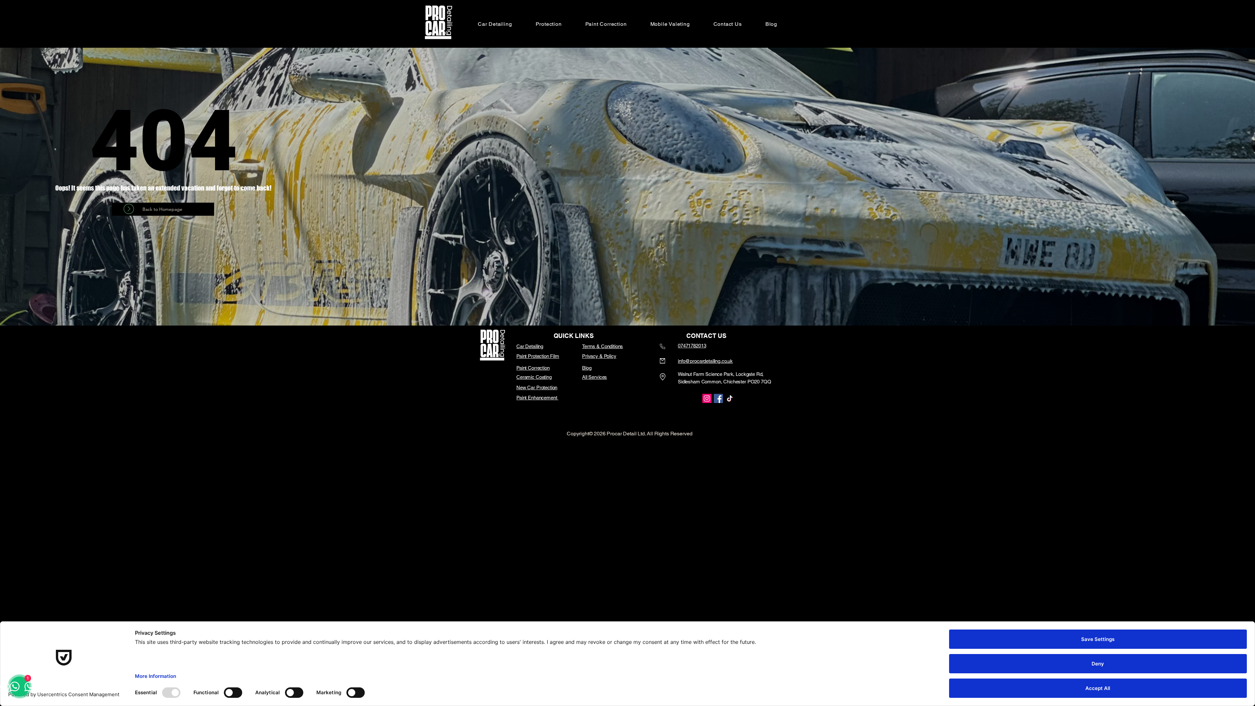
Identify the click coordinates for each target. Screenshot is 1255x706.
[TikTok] (729, 398)
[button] (548, 24)
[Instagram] (706, 398)
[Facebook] (718, 398)
